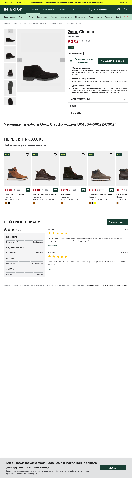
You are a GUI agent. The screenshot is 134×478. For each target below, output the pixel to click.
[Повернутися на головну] (13, 9)
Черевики (70, 23)
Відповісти (52, 245)
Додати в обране (114, 61)
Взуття (43, 23)
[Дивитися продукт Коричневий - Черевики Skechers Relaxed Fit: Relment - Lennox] (45, 168)
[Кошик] (125, 9)
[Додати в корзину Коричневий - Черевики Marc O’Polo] (83, 190)
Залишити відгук (117, 222)
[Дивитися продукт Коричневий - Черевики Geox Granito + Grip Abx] (17, 168)
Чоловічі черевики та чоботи (58, 285)
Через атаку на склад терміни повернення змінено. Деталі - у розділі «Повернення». (66, 2)
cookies (54, 462)
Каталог (24, 23)
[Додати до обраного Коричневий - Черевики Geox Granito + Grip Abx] (27, 154)
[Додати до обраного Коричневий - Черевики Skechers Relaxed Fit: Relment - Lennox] (55, 154)
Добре (112, 468)
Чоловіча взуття (38, 285)
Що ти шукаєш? (100, 9)
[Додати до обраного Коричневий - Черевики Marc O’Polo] (83, 154)
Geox (79, 23)
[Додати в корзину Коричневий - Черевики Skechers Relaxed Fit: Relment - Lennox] (55, 190)
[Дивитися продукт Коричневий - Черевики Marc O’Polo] (73, 168)
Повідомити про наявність (83, 61)
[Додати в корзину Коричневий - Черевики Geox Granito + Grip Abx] (28, 190)
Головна (7, 23)
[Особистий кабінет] (111, 9)
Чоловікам (34, 23)
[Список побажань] (118, 9)
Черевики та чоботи (56, 23)
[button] (19, 60)
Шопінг (16, 23)
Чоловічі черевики (78, 285)
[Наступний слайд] (10, 102)
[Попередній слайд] (19, 60)
